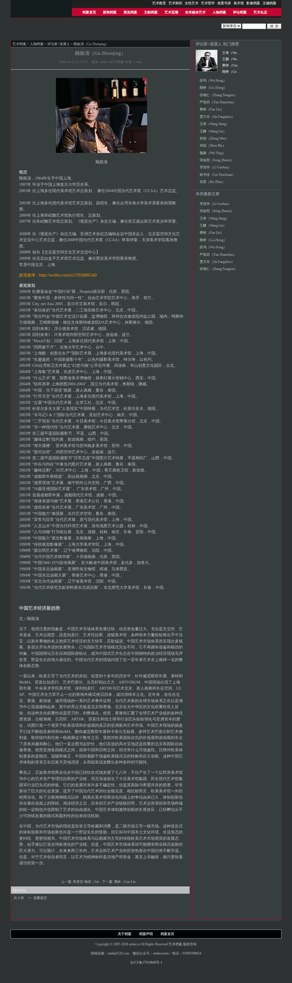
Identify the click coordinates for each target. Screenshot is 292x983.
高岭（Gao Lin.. (126, 882)
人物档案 (219, 12)
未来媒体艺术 (195, 12)
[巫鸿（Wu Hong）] (207, 70)
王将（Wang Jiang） (237, 53)
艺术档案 (19, 44)
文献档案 (151, 12)
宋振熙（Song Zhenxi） (217, 160)
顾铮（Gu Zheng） (236, 72)
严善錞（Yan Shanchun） (218, 102)
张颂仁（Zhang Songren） (219, 95)
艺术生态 (260, 12)
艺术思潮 (171, 12)
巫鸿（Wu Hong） (213, 80)
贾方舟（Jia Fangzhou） (217, 117)
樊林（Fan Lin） (234, 65)
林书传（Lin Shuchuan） (218, 175)
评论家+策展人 (58, 44)
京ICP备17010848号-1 (146, 962)
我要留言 (40, 898)
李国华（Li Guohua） (215, 167)
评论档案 (240, 12)
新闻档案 (110, 12)
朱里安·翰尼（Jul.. (87, 882)
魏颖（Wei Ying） (213, 153)
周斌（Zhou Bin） (213, 146)
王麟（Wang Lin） (235, 59)
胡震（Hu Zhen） (212, 182)
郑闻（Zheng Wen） (214, 138)
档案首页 (89, 12)
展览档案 (130, 12)
